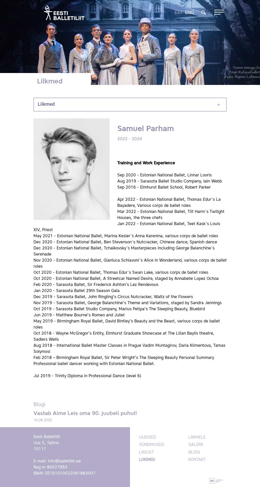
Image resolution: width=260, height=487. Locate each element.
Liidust (146, 452)
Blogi (194, 452)
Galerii (195, 445)
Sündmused (151, 445)
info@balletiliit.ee (64, 461)
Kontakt (197, 460)
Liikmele (197, 438)
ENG (189, 12)
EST (179, 12)
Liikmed (46, 104)
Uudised (147, 438)
